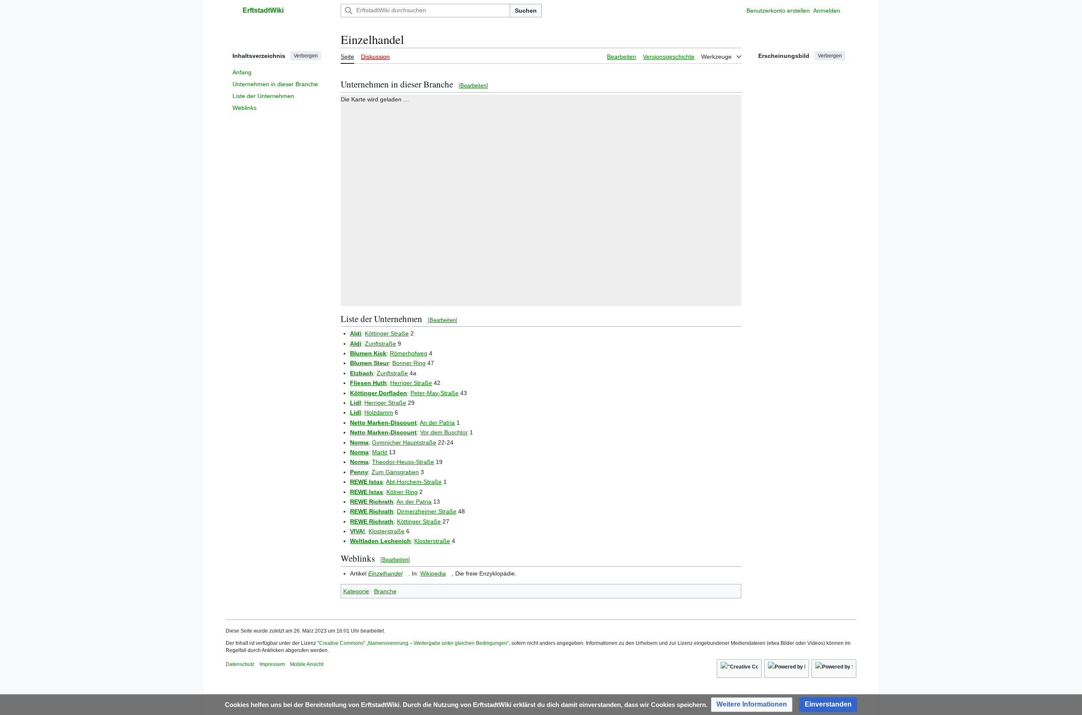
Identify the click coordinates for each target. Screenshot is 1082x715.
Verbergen (306, 56)
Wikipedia (433, 573)
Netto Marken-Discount (383, 422)
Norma (359, 442)
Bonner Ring (409, 363)
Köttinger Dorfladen (378, 393)
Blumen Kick (368, 353)
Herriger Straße (411, 382)
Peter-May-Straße (434, 393)
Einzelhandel (385, 573)
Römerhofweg (408, 353)
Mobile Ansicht (306, 664)
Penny (359, 472)
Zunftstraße (380, 343)
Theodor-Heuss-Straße (403, 461)
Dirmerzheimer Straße (426, 511)
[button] (230, 10)
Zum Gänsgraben (395, 472)
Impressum (272, 664)
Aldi (355, 333)
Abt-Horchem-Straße (414, 481)
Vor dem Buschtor (444, 432)
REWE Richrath (371, 501)
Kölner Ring (402, 491)
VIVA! (357, 531)
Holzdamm (378, 412)
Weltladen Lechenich (380, 541)
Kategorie (356, 591)
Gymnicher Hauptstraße (404, 442)
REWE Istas (366, 481)
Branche (385, 591)
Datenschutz (240, 664)
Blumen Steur (369, 363)
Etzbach (361, 373)
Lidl (355, 402)
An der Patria (437, 422)
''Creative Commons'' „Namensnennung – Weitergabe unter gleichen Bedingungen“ (413, 643)
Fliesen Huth (368, 382)
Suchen (526, 10)
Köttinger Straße (387, 333)
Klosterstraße (386, 531)
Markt (379, 452)
